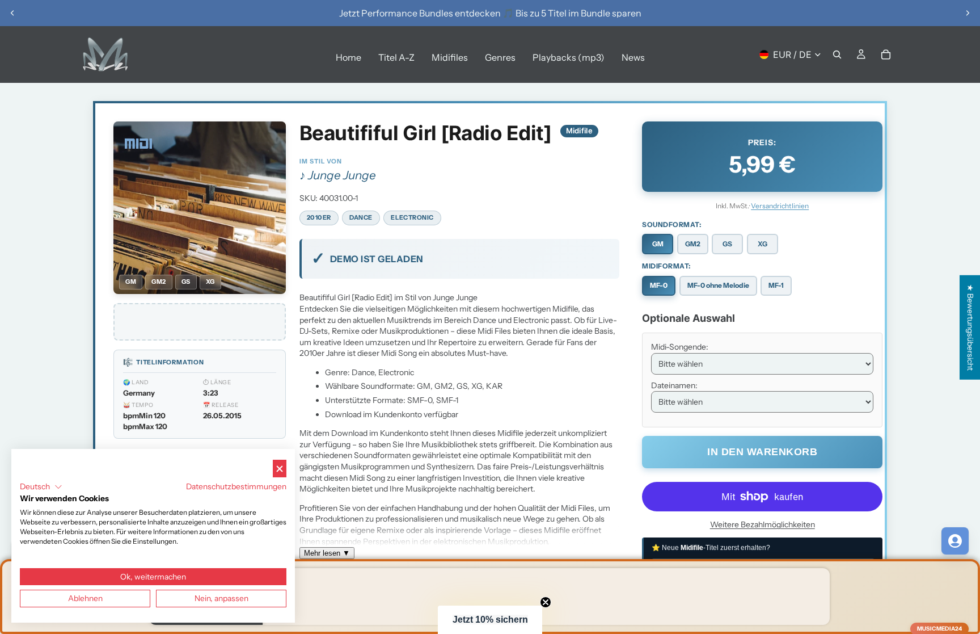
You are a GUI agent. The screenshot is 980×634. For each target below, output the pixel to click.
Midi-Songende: (679, 347)
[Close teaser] (545, 602)
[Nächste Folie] (967, 13)
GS (727, 244)
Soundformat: (671, 224)
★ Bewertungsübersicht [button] (970, 327)
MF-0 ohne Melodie (718, 285)
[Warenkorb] (885, 54)
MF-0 (659, 285)
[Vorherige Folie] (12, 13)
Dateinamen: (674, 385)
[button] (490, 620)
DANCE (361, 217)
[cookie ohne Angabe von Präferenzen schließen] (279, 468)
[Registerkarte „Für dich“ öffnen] (955, 541)
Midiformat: (666, 266)
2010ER (319, 217)
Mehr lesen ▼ (327, 553)
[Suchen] (837, 54)
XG (762, 244)
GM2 (692, 244)
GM (658, 244)
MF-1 (776, 285)
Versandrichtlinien (780, 205)
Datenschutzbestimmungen (236, 486)
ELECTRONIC (412, 217)
